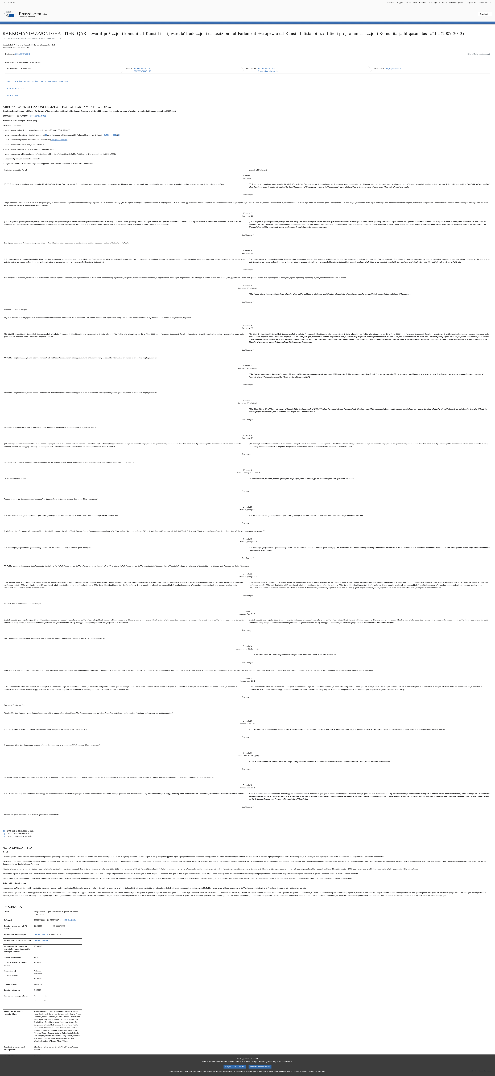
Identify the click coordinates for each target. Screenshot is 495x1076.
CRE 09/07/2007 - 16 (142, 71)
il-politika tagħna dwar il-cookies (286, 1071)
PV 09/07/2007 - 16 (142, 68)
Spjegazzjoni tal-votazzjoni (268, 71)
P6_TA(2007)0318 (393, 68)
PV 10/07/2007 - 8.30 (266, 68)
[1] (46, 135)
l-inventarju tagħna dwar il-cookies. (313, 1071)
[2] (119, 135)
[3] (66, 140)
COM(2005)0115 (110, 135)
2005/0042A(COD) (23, 54)
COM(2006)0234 (58, 140)
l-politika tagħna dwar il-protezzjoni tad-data (256, 1071)
